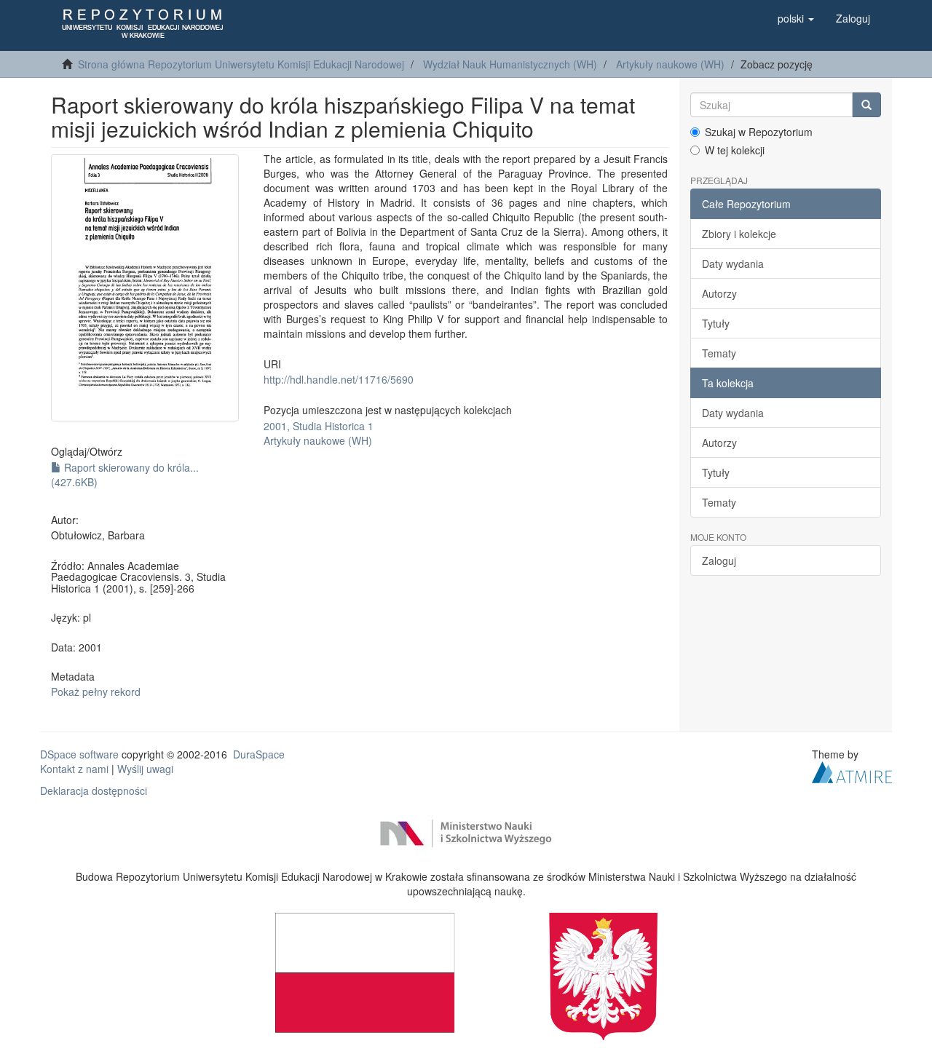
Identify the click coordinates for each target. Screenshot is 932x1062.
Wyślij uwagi (145, 768)
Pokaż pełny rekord (96, 691)
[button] (796, 18)
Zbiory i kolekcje (739, 233)
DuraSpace (259, 754)
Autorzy (719, 293)
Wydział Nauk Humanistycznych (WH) (510, 64)
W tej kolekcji (735, 150)
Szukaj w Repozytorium (759, 131)
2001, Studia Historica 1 (319, 426)
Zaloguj (719, 560)
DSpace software (79, 754)
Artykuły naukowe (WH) (670, 64)
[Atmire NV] (852, 771)
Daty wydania (733, 263)
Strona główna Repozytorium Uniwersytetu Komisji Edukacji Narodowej (241, 64)
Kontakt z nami (74, 768)
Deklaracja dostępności (93, 790)
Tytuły (716, 323)
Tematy (719, 353)
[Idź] (866, 104)
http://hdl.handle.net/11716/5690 (339, 379)
